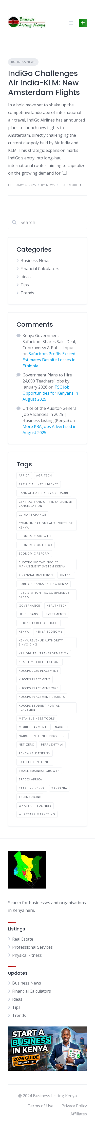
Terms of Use (40, 1106)
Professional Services (32, 947)
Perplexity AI (52, 744)
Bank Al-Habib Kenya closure (44, 493)
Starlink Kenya (32, 788)
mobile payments (33, 727)
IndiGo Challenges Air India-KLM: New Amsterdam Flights (44, 83)
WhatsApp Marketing (37, 814)
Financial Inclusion (36, 575)
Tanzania (59, 788)
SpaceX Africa (30, 779)
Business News (23, 62)
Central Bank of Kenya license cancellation (45, 504)
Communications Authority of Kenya (46, 525)
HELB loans (28, 614)
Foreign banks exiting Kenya (43, 584)
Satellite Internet (35, 762)
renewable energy (34, 753)
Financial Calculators (40, 268)
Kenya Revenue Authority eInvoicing (41, 642)
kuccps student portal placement (39, 708)
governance (29, 605)
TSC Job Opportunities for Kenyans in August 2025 (50, 393)
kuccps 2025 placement (39, 671)
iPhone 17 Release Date (38, 623)
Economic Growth (35, 536)
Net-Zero (26, 744)
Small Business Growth (39, 771)
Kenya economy (49, 631)
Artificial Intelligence (39, 484)
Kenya (24, 631)
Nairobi (61, 727)
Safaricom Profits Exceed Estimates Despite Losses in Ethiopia (49, 360)
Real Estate (22, 939)
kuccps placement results (42, 697)
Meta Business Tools (37, 718)
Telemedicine (30, 797)
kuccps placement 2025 (39, 688)
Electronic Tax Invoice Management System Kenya (42, 564)
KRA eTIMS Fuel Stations (39, 662)
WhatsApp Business (35, 805)
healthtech (57, 605)
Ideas (26, 276)
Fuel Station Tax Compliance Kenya (44, 595)
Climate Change (32, 514)
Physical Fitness (27, 955)
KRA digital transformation (44, 653)
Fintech (66, 575)
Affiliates (78, 1114)
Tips (25, 285)
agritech (44, 475)
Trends (27, 293)
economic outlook (35, 545)
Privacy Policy (74, 1106)
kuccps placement (34, 679)
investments (55, 614)
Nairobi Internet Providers (42, 736)
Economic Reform (34, 553)
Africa (24, 475)
